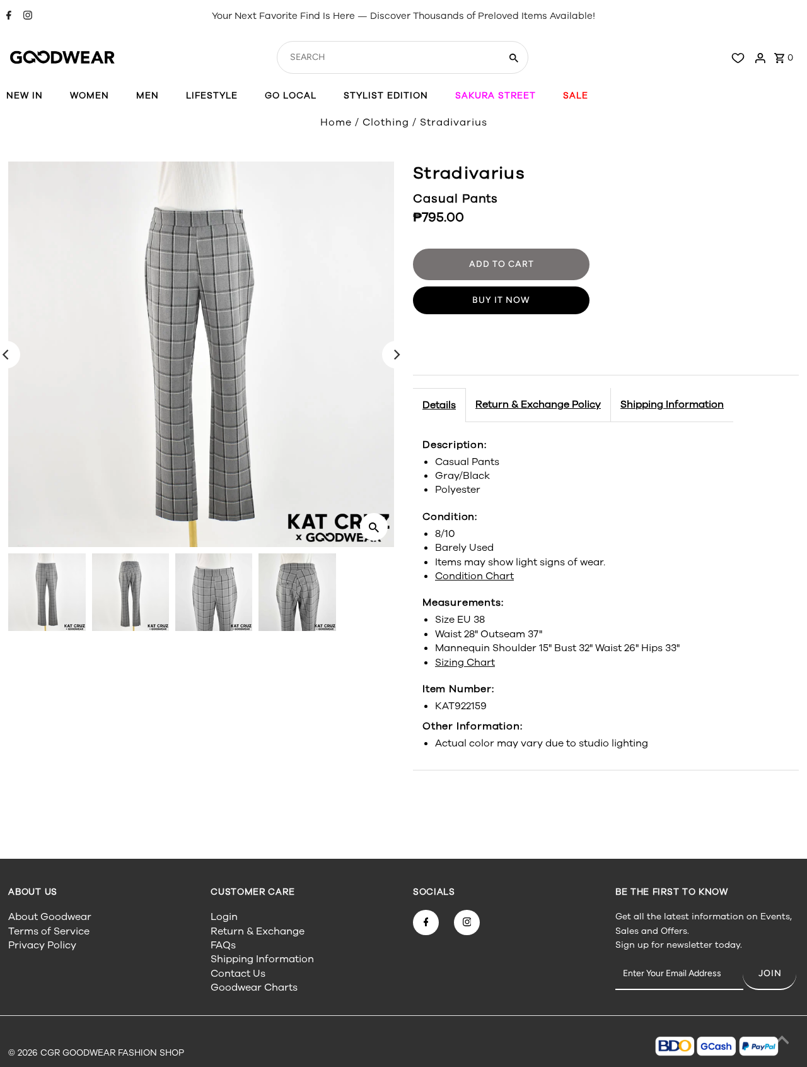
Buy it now (501, 300)
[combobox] (387, 57)
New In (24, 96)
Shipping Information (672, 404)
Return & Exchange (258, 931)
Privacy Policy (42, 945)
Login (224, 917)
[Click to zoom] (374, 527)
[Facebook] (7, 16)
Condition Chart (474, 576)
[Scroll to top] (781, 1041)
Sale (575, 96)
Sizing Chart (465, 662)
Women (89, 96)
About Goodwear (49, 917)
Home (336, 122)
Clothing (386, 122)
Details (439, 405)
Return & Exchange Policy (538, 404)
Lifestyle (212, 96)
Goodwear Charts (254, 987)
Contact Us (238, 974)
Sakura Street (495, 96)
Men (147, 96)
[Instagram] (26, 16)
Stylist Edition (386, 96)
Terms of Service (49, 931)
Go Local (290, 96)
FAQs (223, 945)
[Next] (396, 354)
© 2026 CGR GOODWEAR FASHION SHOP (96, 1053)
